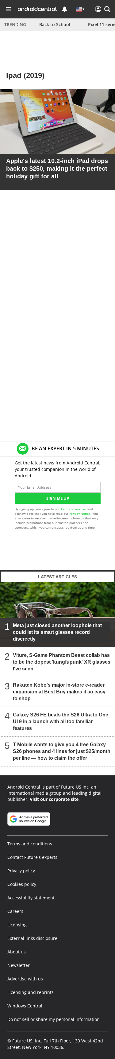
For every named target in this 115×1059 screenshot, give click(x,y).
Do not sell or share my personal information (53, 1019)
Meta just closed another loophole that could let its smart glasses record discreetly (57, 632)
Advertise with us (25, 979)
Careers (15, 911)
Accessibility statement (31, 898)
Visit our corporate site (54, 799)
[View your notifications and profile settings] (65, 9)
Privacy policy (21, 871)
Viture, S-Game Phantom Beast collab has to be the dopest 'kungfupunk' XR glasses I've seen (61, 661)
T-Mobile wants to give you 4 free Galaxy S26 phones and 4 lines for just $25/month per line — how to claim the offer (61, 751)
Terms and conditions (29, 844)
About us (16, 952)
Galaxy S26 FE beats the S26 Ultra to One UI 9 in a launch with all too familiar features (60, 721)
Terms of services (74, 509)
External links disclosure (32, 938)
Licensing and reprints (30, 992)
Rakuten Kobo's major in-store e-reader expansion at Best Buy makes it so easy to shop (59, 691)
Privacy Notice (79, 513)
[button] (107, 9)
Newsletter (18, 965)
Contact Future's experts (32, 857)
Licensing (17, 925)
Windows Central (24, 1006)
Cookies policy (21, 884)
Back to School (54, 24)
